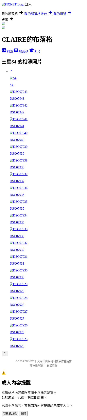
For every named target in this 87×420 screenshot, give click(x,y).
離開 (23, 413)
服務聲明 (52, 365)
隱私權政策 (36, 365)
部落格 (24, 51)
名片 (37, 51)
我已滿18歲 (10, 413)
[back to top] (5, 353)
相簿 (10, 51)
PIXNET (29, 361)
